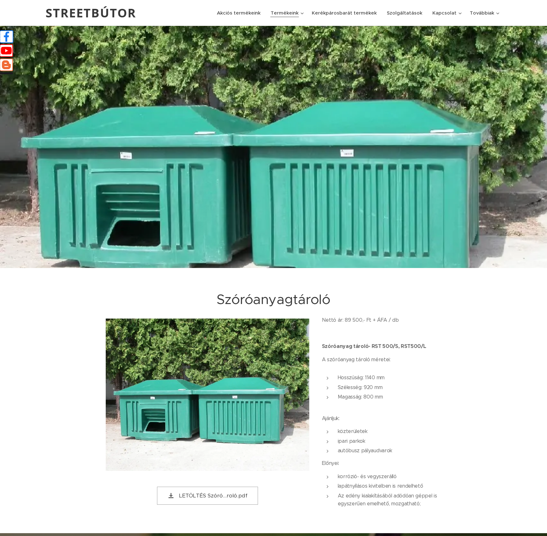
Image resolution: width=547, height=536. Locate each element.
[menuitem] (240, 13)
